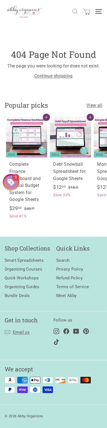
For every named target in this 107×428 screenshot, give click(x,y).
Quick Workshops (22, 278)
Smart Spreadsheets (24, 260)
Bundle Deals (17, 295)
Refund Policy (69, 278)
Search (62, 260)
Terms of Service (72, 286)
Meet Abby (66, 295)
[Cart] (86, 11)
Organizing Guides (22, 286)
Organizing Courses (23, 269)
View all (94, 105)
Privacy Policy (69, 269)
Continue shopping (53, 75)
